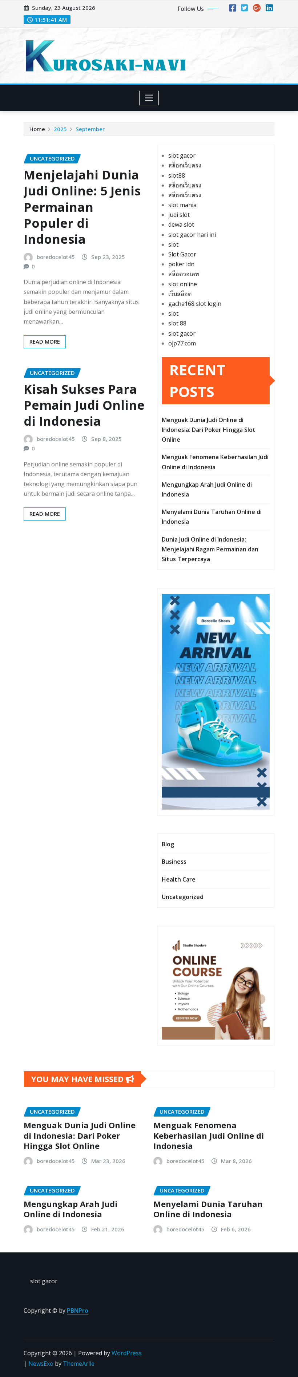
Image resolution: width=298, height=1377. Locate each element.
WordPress (127, 1353)
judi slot (179, 215)
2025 (60, 129)
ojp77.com (182, 343)
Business (174, 862)
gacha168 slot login (194, 304)
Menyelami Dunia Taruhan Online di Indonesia (208, 1209)
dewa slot (181, 224)
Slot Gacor (182, 254)
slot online (182, 284)
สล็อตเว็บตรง (184, 165)
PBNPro (77, 1311)
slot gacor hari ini (192, 235)
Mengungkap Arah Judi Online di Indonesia (70, 1209)
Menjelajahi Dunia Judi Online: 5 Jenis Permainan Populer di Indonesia (82, 206)
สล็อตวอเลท (183, 274)
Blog (168, 844)
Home (37, 129)
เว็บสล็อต (180, 294)
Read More (44, 341)
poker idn (181, 264)
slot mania (182, 205)
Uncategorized (183, 897)
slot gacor (182, 155)
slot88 (176, 175)
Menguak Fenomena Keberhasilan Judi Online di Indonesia (208, 1135)
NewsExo (40, 1364)
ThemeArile (78, 1364)
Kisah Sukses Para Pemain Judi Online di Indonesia (84, 405)
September (90, 129)
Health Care (179, 879)
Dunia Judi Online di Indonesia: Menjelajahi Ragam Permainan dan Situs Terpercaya (210, 549)
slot (173, 244)
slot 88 (177, 323)
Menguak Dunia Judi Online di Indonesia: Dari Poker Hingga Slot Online (208, 430)
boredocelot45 (56, 256)
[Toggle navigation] (149, 98)
